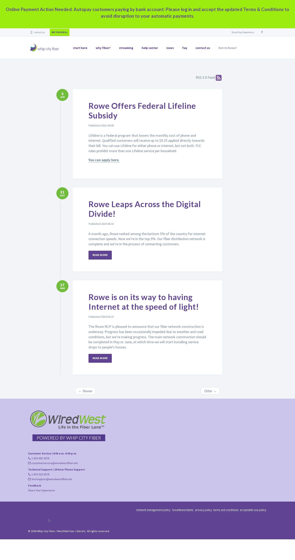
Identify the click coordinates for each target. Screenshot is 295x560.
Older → (210, 391)
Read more (100, 255)
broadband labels (183, 510)
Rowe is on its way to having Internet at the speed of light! (143, 302)
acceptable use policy (253, 510)
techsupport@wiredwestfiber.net (51, 479)
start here (80, 48)
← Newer (85, 391)
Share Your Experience (243, 32)
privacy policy (203, 510)
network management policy (153, 510)
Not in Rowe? (228, 48)
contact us (39, 32)
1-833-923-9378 (40, 474)
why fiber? (103, 48)
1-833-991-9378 (40, 458)
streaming (126, 48)
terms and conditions (226, 510)
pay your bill (60, 32)
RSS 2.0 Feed (206, 77)
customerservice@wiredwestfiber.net (54, 463)
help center (150, 48)
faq (184, 48)
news (170, 48)
